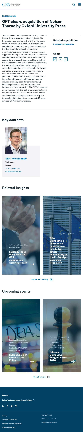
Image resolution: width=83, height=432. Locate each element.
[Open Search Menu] (73, 4)
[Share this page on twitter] (55, 59)
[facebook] (7, 406)
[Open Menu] (79, 4)
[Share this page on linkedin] (60, 59)
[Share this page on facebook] (66, 59)
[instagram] (16, 406)
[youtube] (12, 406)
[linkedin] (3, 406)
